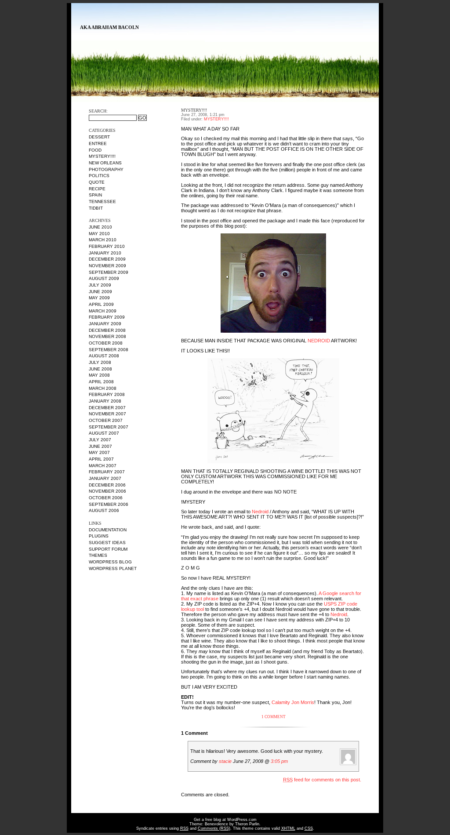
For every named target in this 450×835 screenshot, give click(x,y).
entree (98, 143)
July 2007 (100, 439)
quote (97, 182)
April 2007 (101, 459)
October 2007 (106, 420)
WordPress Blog (110, 561)
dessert (99, 136)
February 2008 (107, 394)
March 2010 (102, 239)
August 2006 (104, 510)
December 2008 (107, 330)
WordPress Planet (113, 568)
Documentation (108, 529)
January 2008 (105, 401)
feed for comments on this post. (322, 779)
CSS (309, 828)
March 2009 (102, 311)
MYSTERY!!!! (102, 156)
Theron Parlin (247, 824)
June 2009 (100, 291)
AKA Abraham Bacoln (109, 27)
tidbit (96, 208)
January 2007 (105, 478)
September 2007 (108, 427)
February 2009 (107, 317)
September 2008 (108, 349)
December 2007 (107, 407)
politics (99, 175)
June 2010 (100, 227)
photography (106, 169)
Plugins (99, 536)
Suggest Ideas (107, 542)
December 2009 (107, 259)
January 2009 (105, 323)
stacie (225, 761)
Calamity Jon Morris (293, 702)
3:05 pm (279, 761)
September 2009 (108, 272)
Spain (95, 194)
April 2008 (101, 381)
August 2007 (104, 433)
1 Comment (273, 717)
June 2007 (100, 446)
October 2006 (106, 497)
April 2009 (101, 304)
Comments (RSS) (214, 828)
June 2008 (100, 369)
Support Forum (108, 549)
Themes (98, 555)
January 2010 (105, 252)
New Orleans (105, 162)
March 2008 (102, 388)
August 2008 (104, 355)
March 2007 (102, 465)
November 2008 (107, 336)
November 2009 (107, 265)
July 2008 (100, 362)
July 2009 (100, 285)
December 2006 (107, 485)
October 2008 (106, 343)
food (95, 150)
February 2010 (107, 246)
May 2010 (99, 233)
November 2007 (107, 413)
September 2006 (108, 504)
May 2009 (99, 297)
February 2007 (107, 471)
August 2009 (104, 278)
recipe (97, 188)
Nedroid (260, 511)
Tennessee (102, 201)
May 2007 (99, 452)
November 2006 (107, 491)
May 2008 (99, 375)
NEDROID (319, 340)
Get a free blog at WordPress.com (225, 819)
